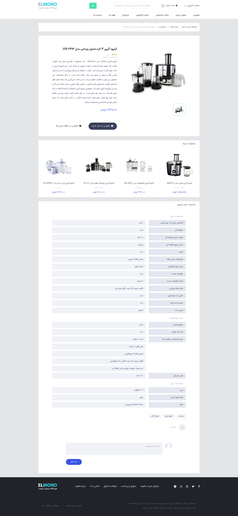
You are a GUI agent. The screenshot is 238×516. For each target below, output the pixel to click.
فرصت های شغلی (74, 506)
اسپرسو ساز (97, 15)
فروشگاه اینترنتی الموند (173, 503)
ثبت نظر (74, 462)
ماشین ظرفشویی (142, 15)
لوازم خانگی (155, 416)
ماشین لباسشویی (162, 15)
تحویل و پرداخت (128, 486)
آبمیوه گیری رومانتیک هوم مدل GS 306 (98, 183)
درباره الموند (80, 486)
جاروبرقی (125, 15)
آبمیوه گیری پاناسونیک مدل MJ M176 (139, 183)
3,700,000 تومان (99, 192)
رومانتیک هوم (98, 187)
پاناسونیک (139, 187)
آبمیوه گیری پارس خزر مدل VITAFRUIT (58, 183)
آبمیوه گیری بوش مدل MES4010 (179, 183)
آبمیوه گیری (168, 416)
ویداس (181, 416)
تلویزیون (196, 15)
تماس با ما (94, 486)
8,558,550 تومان (179, 192)
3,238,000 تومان (58, 192)
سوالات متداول (110, 486)
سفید (58, 187)
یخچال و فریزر (181, 15)
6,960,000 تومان (139, 192)
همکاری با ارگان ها (50, 506)
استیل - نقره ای (180, 187)
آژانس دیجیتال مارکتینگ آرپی (160, 508)
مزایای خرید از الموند (149, 486)
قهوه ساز (112, 15)
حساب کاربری (193, 5)
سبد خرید (170, 5)
